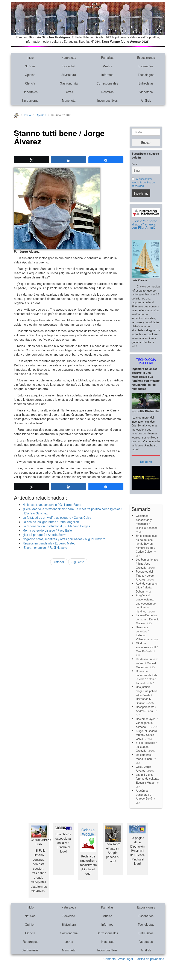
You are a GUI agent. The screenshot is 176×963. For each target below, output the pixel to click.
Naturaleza (68, 57)
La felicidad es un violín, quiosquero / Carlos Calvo (57, 517)
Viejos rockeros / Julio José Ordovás (146, 747)
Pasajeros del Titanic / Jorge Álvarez (145, 575)
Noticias (30, 66)
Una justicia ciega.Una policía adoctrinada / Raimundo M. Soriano (146, 695)
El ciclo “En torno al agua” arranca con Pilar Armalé (144, 224)
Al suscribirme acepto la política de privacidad (143, 182)
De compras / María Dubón (146, 758)
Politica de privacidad (149, 959)
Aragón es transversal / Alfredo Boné (146, 796)
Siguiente (77, 562)
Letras (68, 92)
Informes (107, 75)
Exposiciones (146, 57)
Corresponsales (107, 83)
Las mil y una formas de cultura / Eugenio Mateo (147, 780)
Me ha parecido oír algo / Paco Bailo (47, 530)
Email (135, 164)
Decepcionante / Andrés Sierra (146, 711)
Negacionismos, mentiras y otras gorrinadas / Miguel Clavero (64, 539)
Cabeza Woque (88, 832)
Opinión (30, 75)
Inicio (30, 57)
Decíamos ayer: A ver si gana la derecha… (147, 723)
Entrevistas (145, 83)
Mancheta (69, 100)
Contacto (109, 959)
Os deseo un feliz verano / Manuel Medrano (147, 663)
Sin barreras (30, 100)
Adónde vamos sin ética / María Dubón (147, 587)
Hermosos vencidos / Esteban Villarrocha (147, 633)
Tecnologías (146, 75)
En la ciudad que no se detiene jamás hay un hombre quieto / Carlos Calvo (146, 545)
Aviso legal (125, 959)
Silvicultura (68, 75)
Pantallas (107, 57)
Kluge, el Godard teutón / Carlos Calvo (146, 735)
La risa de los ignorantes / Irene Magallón (51, 522)
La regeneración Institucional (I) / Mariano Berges (56, 526)
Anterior (58, 562)
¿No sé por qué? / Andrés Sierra (45, 534)
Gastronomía (69, 83)
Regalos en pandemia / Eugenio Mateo (49, 543)
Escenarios (145, 66)
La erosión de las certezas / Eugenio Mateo (147, 619)
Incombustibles (107, 100)
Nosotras (107, 92)
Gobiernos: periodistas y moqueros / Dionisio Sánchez (147, 523)
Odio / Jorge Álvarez (145, 769)
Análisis (146, 100)
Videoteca (146, 92)
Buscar (146, 142)
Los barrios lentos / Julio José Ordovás (147, 563)
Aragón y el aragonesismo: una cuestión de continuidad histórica (146, 603)
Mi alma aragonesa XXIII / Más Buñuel (147, 649)
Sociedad (68, 66)
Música (107, 66)
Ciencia (30, 83)
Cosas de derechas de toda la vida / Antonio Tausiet (146, 677)
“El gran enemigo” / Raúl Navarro (45, 547)
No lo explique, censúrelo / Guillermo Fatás (52, 504)
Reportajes (30, 92)
